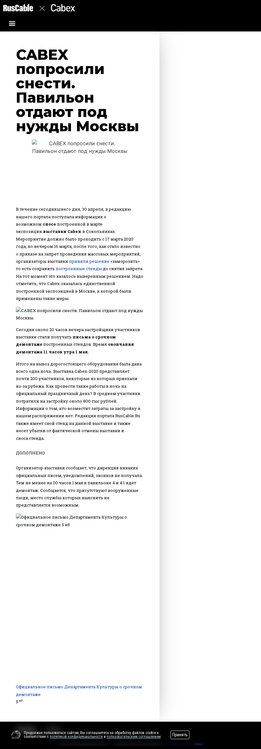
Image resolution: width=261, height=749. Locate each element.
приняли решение (89, 261)
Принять (180, 734)
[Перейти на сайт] (16, 734)
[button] (12, 23)
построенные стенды (79, 268)
